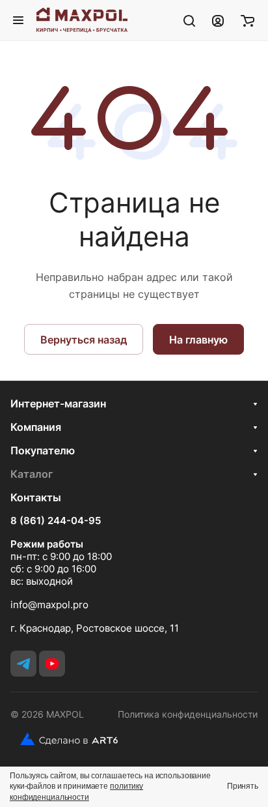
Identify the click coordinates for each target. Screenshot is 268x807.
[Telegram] (23, 664)
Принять (242, 786)
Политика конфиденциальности (188, 714)
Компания (35, 426)
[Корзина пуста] (247, 20)
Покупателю (42, 450)
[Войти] (218, 20)
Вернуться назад (83, 339)
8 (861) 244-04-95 (55, 521)
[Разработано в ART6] (64, 739)
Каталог (31, 473)
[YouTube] (52, 664)
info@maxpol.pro (49, 604)
